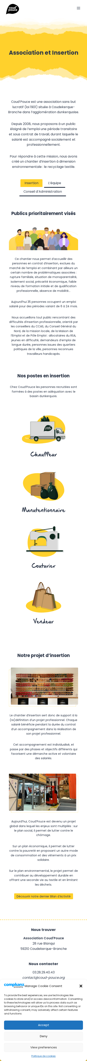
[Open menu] (78, 8)
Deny (43, 1036)
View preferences (43, 1047)
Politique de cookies (43, 1056)
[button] (81, 986)
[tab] (31, 183)
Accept (43, 1025)
